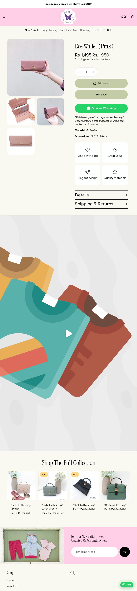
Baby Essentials (68, 30)
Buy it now (101, 94)
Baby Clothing (49, 30)
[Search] (122, 17)
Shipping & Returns (94, 203)
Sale (109, 30)
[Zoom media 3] (50, 111)
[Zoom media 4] (21, 141)
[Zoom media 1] (35, 67)
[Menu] (4, 17)
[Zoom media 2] (21, 111)
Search (11, 580)
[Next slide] (32, 485)
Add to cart (103, 83)
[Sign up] (125, 552)
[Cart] (133, 17)
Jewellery (99, 30)
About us (12, 586)
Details (82, 194)
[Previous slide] (11, 485)
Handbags (85, 30)
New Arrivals (32, 30)
